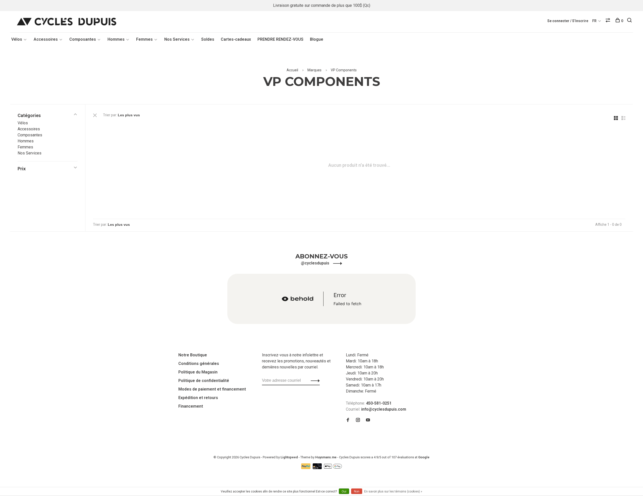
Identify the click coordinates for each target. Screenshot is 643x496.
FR (594, 21)
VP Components (344, 70)
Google (424, 457)
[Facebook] (348, 420)
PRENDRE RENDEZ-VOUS (280, 39)
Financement (190, 406)
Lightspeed (289, 457)
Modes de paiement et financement (212, 389)
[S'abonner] (314, 380)
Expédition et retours (198, 397)
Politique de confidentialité (203, 380)
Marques (314, 70)
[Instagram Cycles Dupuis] (358, 420)
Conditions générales (198, 363)
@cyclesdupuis (315, 263)
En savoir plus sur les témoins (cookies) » (393, 491)
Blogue (316, 39)
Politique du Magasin (198, 372)
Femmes (144, 39)
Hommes (116, 39)
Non (356, 491)
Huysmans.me (326, 457)
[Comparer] (608, 21)
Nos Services (177, 39)
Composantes (82, 39)
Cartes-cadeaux (236, 39)
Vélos (16, 39)
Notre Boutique (192, 355)
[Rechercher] (630, 21)
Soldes (207, 39)
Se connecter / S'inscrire (567, 21)
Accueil (292, 70)
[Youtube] (368, 420)
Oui (344, 491)
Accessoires (46, 39)
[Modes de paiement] (306, 467)
